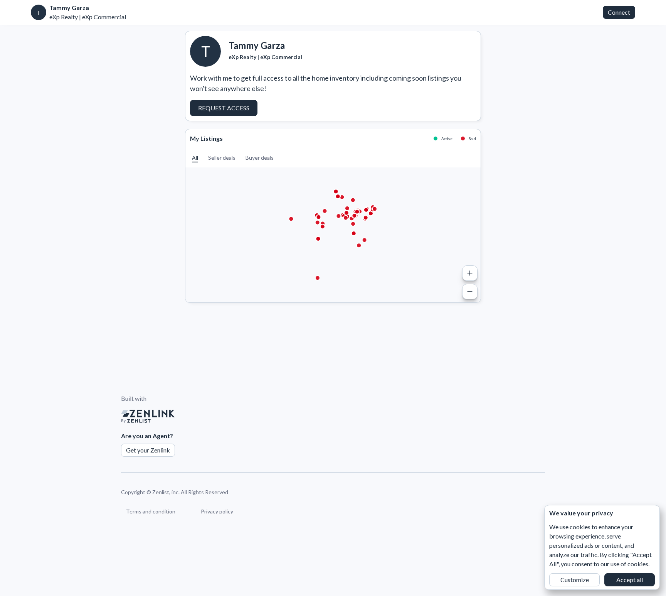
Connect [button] (619, 12)
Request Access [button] (223, 107)
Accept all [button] (629, 579)
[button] (195, 157)
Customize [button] (574, 579)
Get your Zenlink (148, 450)
